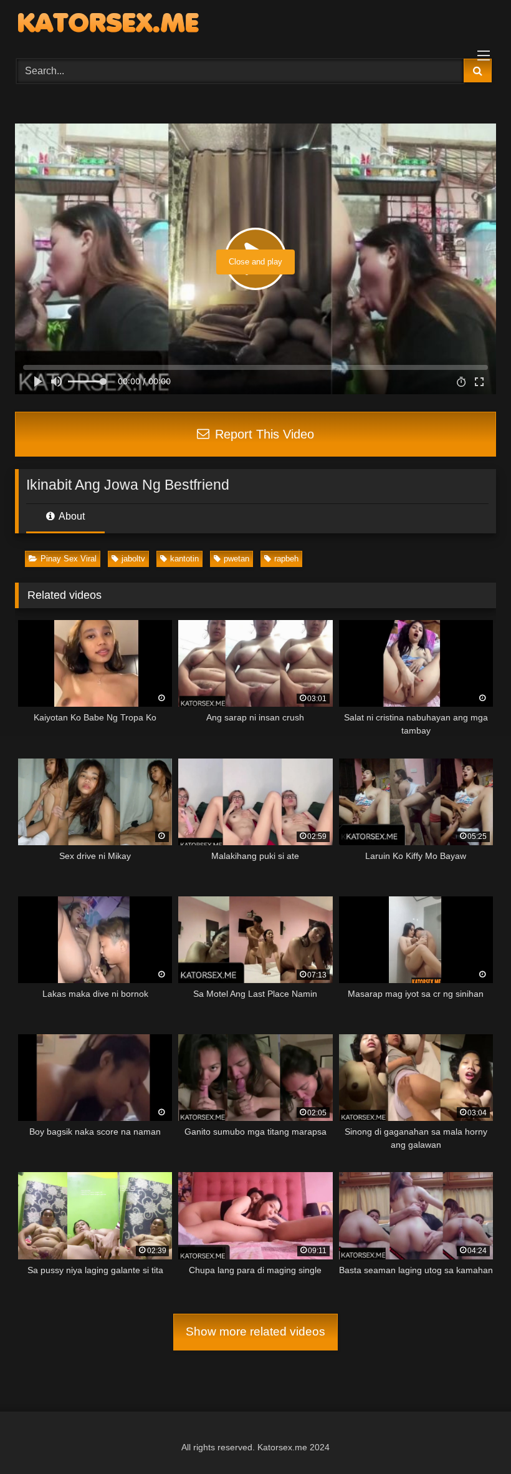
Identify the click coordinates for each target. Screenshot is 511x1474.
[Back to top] (472, 1437)
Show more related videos (255, 1331)
